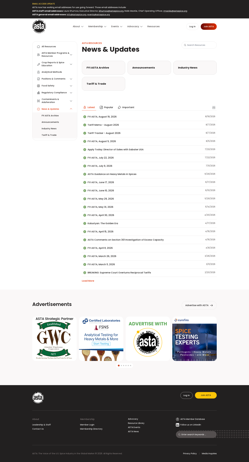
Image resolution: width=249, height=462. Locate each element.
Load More (88, 280)
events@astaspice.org (98, 14)
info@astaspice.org (76, 14)
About (35, 419)
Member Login (87, 424)
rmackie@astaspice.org (175, 11)
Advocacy (133, 419)
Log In (186, 395)
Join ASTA (206, 395)
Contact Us (38, 428)
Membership (87, 419)
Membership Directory (91, 428)
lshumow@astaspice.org (111, 11)
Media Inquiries (209, 453)
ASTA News (133, 431)
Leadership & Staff (41, 424)
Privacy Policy (190, 453)
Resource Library (136, 423)
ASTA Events (134, 427)
